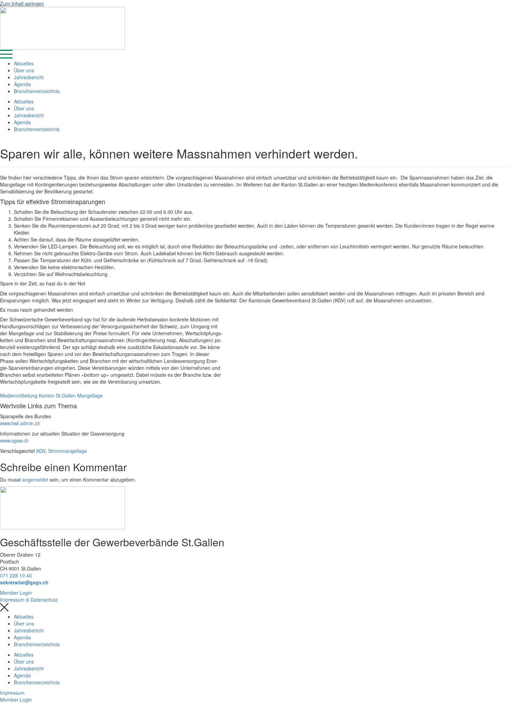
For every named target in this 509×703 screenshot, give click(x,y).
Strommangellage (67, 450)
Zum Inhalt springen (22, 3)
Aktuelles (24, 63)
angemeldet (35, 479)
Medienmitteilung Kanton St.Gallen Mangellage (51, 395)
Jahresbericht (29, 77)
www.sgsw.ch (14, 440)
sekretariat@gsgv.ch (24, 582)
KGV (40, 450)
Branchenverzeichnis (37, 91)
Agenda (22, 84)
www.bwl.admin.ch (20, 423)
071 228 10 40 (16, 575)
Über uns (24, 70)
